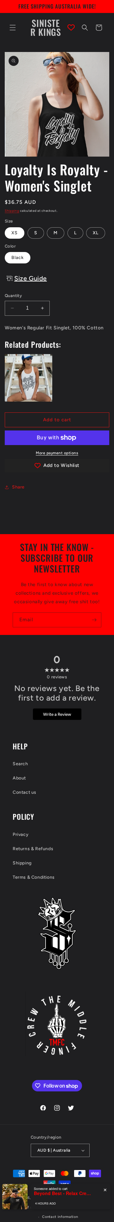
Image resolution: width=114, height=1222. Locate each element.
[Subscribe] (94, 619)
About (19, 778)
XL (95, 233)
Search (20, 763)
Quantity (13, 295)
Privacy (20, 834)
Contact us (24, 792)
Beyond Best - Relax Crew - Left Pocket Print (62, 1193)
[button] (13, 28)
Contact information (60, 1217)
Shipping (12, 211)
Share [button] (18, 487)
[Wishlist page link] (71, 27)
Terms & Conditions (34, 877)
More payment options (57, 453)
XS (14, 233)
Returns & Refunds (33, 848)
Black (17, 257)
